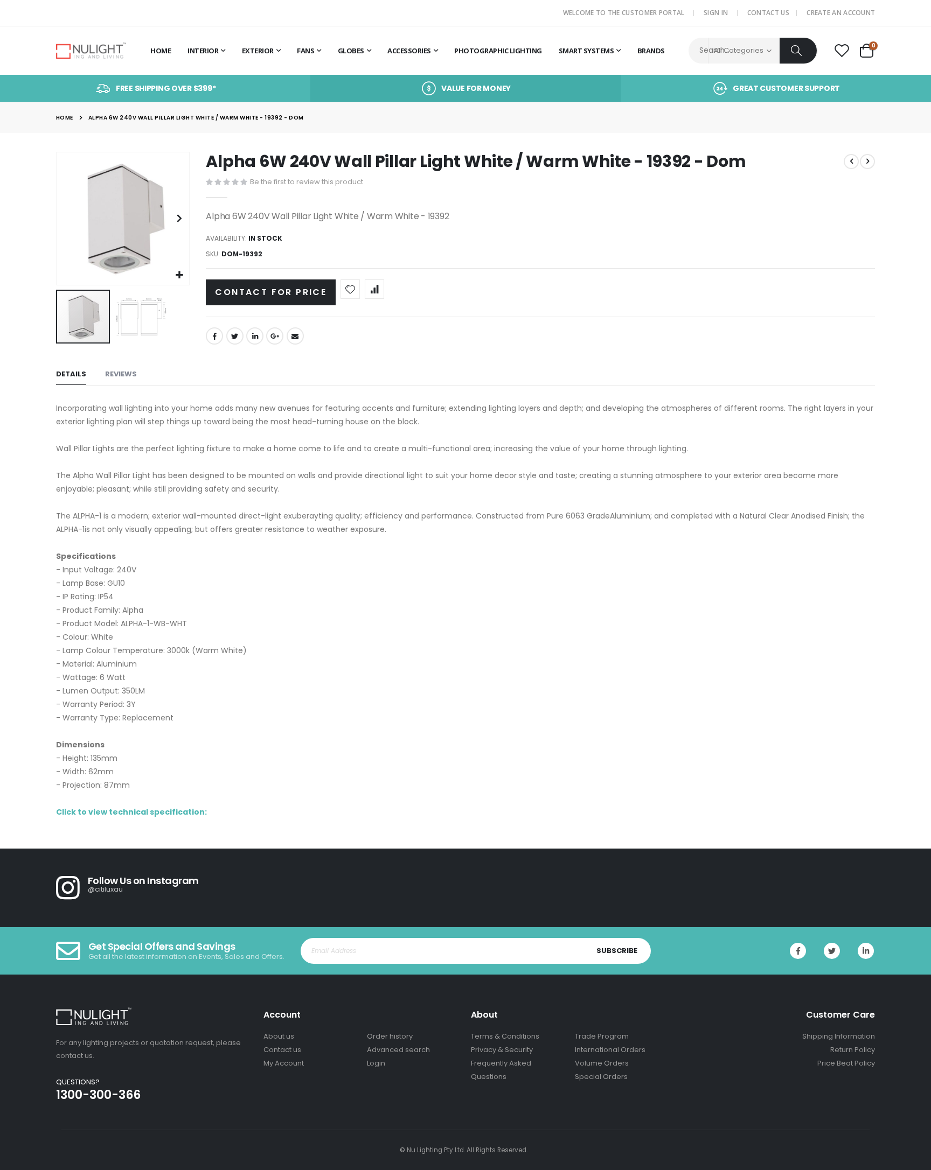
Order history (390, 1036)
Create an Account (841, 12)
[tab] (71, 374)
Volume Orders (602, 1063)
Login (376, 1063)
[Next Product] (867, 161)
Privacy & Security (502, 1050)
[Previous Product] (851, 161)
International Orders (610, 1050)
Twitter (235, 336)
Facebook (214, 336)
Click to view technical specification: (131, 812)
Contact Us (768, 12)
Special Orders (601, 1076)
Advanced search (398, 1050)
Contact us (282, 1050)
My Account (283, 1063)
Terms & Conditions (505, 1036)
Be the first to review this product (306, 182)
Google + (274, 336)
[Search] (798, 51)
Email (295, 336)
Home (64, 118)
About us (278, 1036)
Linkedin (866, 951)
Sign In (716, 12)
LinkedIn (254, 336)
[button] (179, 275)
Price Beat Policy (846, 1063)
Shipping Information (838, 1036)
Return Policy (852, 1050)
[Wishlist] (841, 51)
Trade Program (602, 1036)
